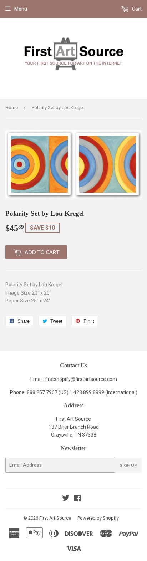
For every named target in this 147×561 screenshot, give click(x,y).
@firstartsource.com (94, 379)
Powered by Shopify (98, 518)
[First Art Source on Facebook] (77, 499)
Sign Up (128, 465)
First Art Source (55, 518)
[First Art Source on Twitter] (65, 499)
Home (11, 107)
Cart (136, 9)
